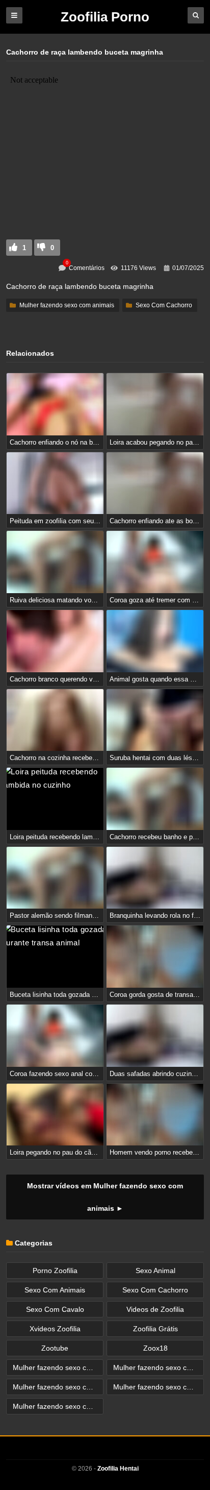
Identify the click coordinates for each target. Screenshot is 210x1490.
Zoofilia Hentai (118, 1468)
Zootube (54, 1348)
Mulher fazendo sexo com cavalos (158, 1387)
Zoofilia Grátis (155, 1329)
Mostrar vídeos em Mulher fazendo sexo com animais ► (105, 1197)
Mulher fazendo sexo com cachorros (58, 1387)
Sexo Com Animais (54, 1290)
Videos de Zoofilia (155, 1309)
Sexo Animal (155, 1270)
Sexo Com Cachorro (164, 305)
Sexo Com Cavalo (55, 1309)
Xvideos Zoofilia (55, 1329)
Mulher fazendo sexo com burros (158, 1367)
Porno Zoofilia (55, 1270)
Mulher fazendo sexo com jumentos (58, 1406)
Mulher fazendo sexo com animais (66, 305)
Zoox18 (155, 1348)
